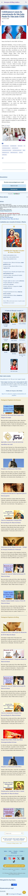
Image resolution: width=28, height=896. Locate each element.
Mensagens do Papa (6, 150)
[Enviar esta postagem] (2, 144)
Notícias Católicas (17, 150)
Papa (24, 150)
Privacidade (14, 853)
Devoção (20, 145)
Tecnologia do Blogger (15, 894)
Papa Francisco (14, 152)
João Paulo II (15, 148)
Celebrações (13, 145)
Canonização (5, 145)
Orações (16, 851)
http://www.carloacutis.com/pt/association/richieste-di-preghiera (14, 394)
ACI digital (7, 125)
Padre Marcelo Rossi (7, 217)
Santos (20, 152)
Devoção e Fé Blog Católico (11, 2)
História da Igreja (6, 148)
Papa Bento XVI (5, 152)
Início (5, 851)
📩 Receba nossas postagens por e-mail (14, 865)
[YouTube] (14, 858)
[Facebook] (5, 858)
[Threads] (22, 858)
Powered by (10, 193)
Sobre (10, 851)
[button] (2, 22)
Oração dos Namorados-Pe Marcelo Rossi (13, 818)
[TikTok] (14, 861)
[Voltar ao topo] (24, 892)
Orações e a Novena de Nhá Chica (11, 469)
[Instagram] (9, 858)
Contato (21, 851)
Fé (24, 145)
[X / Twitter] (18, 858)
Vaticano (4, 154)
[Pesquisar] (26, 2)
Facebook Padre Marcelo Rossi (10, 219)
